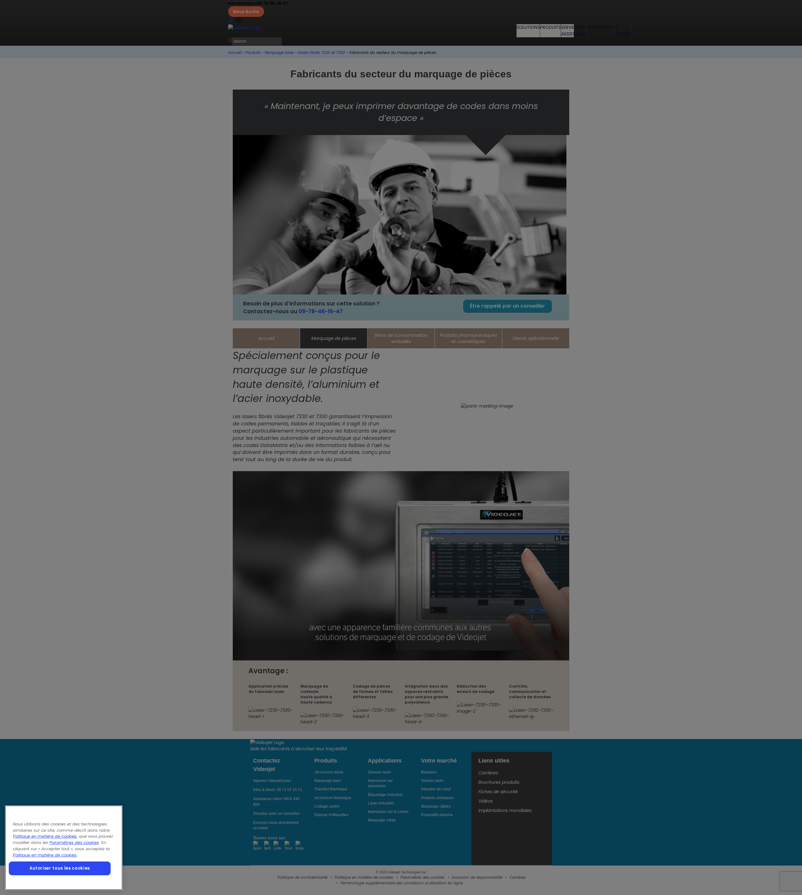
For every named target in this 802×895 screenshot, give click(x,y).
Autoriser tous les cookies (59, 868)
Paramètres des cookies (74, 843)
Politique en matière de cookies (45, 836)
